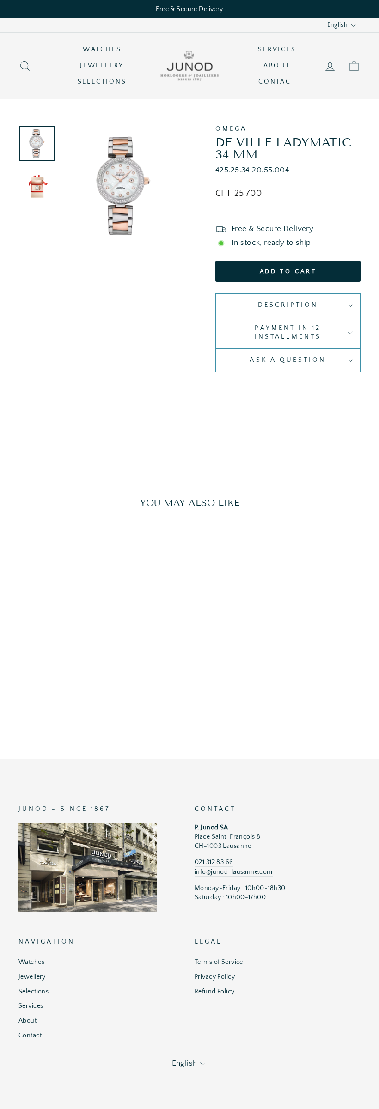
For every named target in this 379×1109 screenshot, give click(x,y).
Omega (231, 129)
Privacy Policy (215, 977)
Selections (102, 81)
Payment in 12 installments (288, 332)
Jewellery (102, 65)
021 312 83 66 (214, 862)
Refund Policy (215, 991)
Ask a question (288, 360)
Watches (102, 49)
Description (288, 305)
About (277, 65)
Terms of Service (219, 962)
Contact (277, 81)
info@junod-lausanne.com (234, 872)
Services (277, 49)
